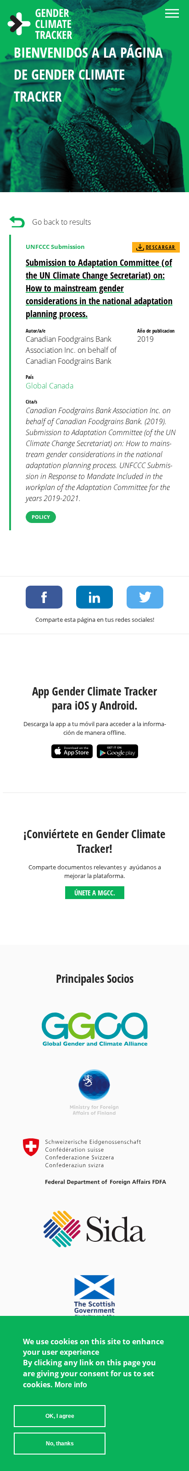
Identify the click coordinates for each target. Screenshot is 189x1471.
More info (71, 1385)
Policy (41, 516)
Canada (61, 386)
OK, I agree (59, 1416)
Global (36, 386)
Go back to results (61, 222)
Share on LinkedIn (94, 597)
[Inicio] (39, 25)
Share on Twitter (145, 597)
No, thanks (60, 1443)
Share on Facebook (44, 597)
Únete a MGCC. (94, 892)
